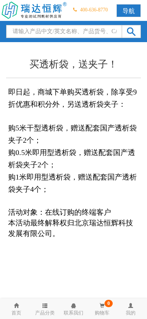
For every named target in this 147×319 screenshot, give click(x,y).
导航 (128, 11)
